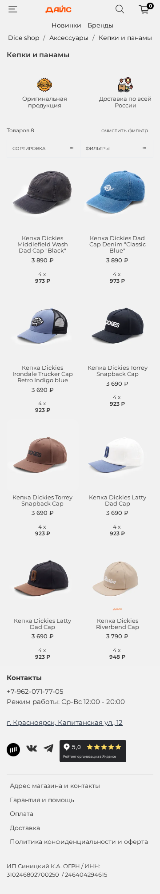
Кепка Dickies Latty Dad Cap (117, 500)
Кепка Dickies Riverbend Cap (117, 623)
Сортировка (28, 148)
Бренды (100, 25)
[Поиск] (120, 9)
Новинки (66, 25)
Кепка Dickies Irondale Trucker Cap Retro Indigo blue (42, 374)
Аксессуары (68, 38)
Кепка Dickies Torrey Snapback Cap (118, 370)
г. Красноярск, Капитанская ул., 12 (65, 722)
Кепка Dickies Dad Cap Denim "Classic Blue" (117, 244)
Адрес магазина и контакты (55, 786)
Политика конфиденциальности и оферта (79, 842)
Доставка (25, 828)
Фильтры (98, 148)
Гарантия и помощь (42, 800)
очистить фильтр (124, 130)
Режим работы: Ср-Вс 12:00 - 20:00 (66, 701)
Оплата (21, 814)
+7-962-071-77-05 (35, 691)
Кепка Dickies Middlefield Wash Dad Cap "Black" (42, 244)
